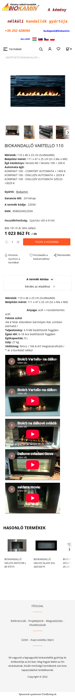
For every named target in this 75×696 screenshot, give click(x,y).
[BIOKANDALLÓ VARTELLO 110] (37, 91)
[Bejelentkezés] (50, 48)
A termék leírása (37, 279)
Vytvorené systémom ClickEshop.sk (37, 694)
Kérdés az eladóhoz (37, 286)
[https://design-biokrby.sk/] (40, 39)
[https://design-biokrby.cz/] (46, 39)
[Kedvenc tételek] (58, 49)
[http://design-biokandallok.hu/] (35, 39)
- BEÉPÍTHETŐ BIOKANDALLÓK (21, 57)
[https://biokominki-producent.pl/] (52, 39)
